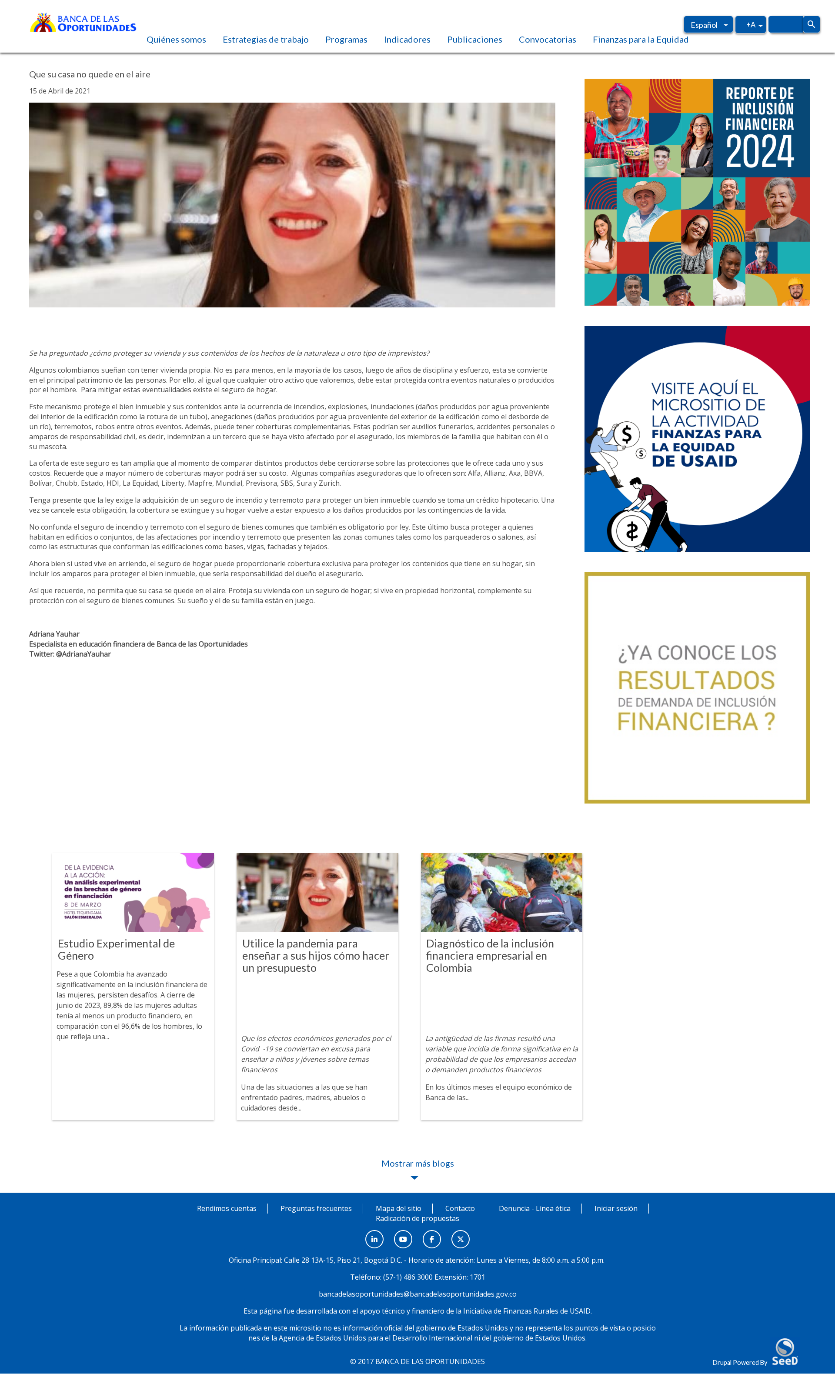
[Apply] (811, 24)
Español (704, 25)
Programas (346, 39)
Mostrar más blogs (417, 1163)
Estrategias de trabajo (266, 39)
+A (750, 24)
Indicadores (407, 39)
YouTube (403, 1234)
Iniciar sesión (616, 1208)
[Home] (82, 21)
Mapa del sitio (398, 1208)
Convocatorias (547, 39)
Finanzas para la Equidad (641, 39)
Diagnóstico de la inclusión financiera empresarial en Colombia (490, 955)
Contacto (460, 1208)
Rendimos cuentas (227, 1208)
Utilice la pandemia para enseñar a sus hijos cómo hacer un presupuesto (315, 955)
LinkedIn (374, 1234)
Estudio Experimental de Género (116, 949)
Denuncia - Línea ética (535, 1208)
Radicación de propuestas (417, 1218)
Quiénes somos (176, 39)
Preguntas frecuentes (316, 1208)
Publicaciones (474, 39)
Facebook (432, 1234)
